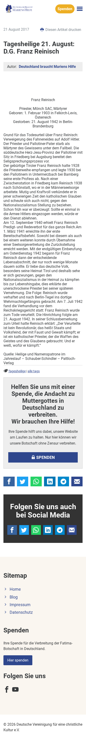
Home (15, 589)
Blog (14, 597)
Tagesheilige (17, 371)
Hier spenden (17, 660)
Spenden (65, 9)
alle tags (34, 371)
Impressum (20, 604)
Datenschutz (21, 612)
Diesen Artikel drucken (62, 29)
